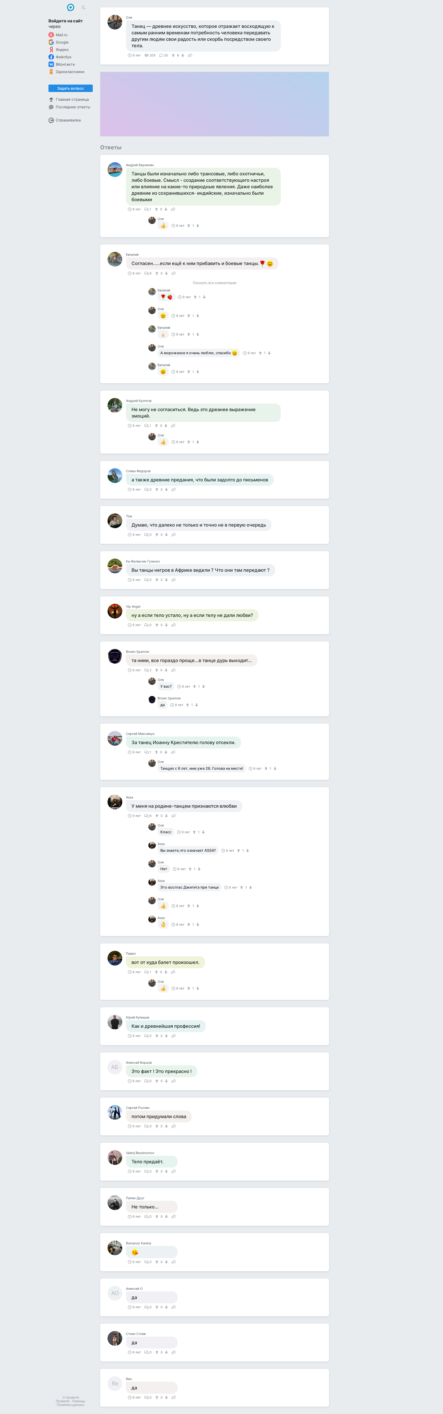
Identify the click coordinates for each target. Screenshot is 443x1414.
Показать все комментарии (214, 283)
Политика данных (70, 1405)
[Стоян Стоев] (117, 1338)
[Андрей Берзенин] (117, 169)
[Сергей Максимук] (117, 738)
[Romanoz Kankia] (117, 1247)
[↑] (174, 55)
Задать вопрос (70, 88)
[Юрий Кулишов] (117, 1022)
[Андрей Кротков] (117, 405)
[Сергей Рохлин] (117, 1112)
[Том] (117, 520)
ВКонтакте (65, 64)
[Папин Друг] (117, 1202)
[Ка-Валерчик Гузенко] (117, 566)
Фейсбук (64, 57)
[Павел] (117, 958)
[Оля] (117, 22)
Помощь (78, 1401)
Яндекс (62, 49)
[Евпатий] (117, 259)
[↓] (182, 55)
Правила (62, 1401)
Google (62, 42)
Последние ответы (73, 107)
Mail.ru (61, 34)
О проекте (71, 1397)
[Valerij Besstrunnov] (117, 1157)
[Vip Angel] (117, 611)
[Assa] (117, 802)
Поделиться (190, 55)
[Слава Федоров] (117, 475)
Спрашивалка (68, 120)
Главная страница (72, 99)
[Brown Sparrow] (117, 656)
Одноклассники (70, 71)
